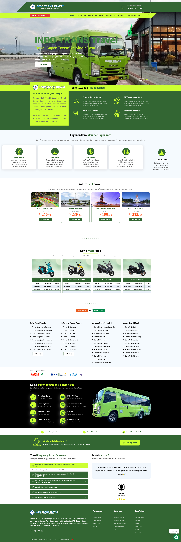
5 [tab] (90, 238)
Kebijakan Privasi (119, 526)
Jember (137, 529)
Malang (137, 523)
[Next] (148, 215)
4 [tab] (88, 238)
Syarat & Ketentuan (120, 523)
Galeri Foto (96, 523)
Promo (95, 526)
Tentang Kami (97, 517)
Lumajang (138, 532)
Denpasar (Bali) (139, 517)
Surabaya (137, 520)
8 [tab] (96, 238)
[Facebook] (32, 532)
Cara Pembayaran (119, 520)
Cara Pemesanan (119, 517)
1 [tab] (85, 303)
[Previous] (33, 215)
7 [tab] (94, 238)
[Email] (42, 532)
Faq (115, 529)
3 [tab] (86, 238)
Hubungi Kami (97, 520)
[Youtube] (38, 532)
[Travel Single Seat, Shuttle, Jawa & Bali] (47, 7)
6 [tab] (92, 238)
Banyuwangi (138, 526)
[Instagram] (35, 532)
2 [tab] (84, 238)
